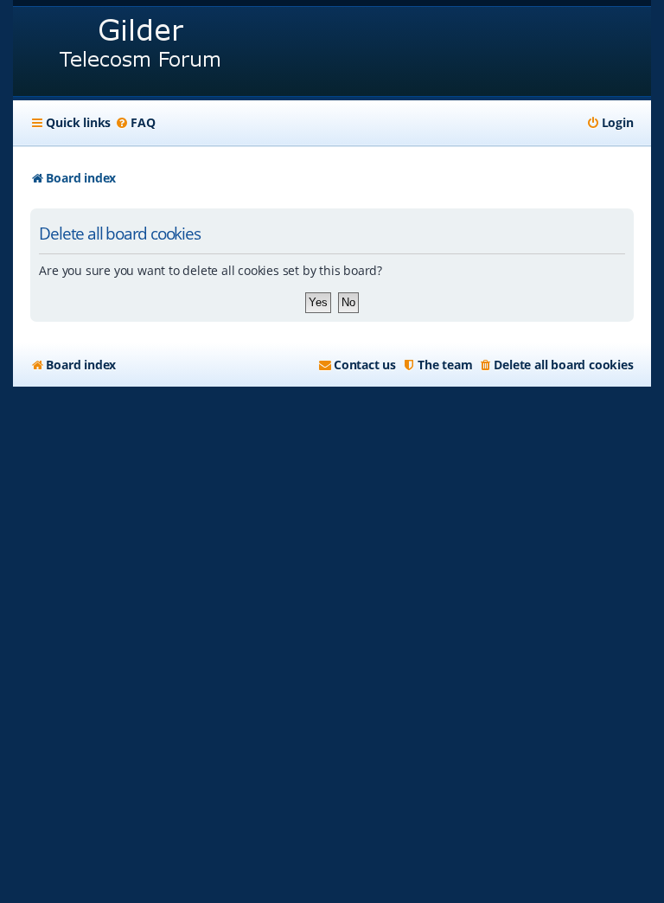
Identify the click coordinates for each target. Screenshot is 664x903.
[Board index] (141, 51)
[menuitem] (135, 123)
